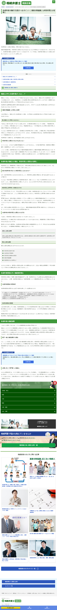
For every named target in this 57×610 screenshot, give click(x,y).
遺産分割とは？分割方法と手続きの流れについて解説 (15, 61)
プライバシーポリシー (21, 593)
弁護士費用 (29, 608)
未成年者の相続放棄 (7, 84)
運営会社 (14, 593)
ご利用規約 (29, 593)
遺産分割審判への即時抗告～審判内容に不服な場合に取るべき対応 (14, 559)
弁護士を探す (11, 607)
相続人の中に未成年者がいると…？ (10, 76)
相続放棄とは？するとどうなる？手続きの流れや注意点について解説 (18, 355)
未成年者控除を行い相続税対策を (9, 82)
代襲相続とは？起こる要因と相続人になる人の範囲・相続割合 (42, 511)
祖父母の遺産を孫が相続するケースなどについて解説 (42, 533)
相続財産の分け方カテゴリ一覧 (26, 568)
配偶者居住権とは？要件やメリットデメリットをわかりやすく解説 (14, 509)
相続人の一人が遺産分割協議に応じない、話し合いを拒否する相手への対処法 (42, 477)
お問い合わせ (34, 593)
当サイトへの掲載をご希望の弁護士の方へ (46, 593)
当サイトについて (8, 593)
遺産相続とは (47, 608)
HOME (3, 593)
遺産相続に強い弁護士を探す (27, 445)
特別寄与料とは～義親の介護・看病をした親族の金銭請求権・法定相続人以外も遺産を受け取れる (14, 485)
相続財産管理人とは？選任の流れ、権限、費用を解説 (42, 557)
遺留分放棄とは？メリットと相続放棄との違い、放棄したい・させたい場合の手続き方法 (14, 535)
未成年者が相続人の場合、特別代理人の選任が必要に (13, 79)
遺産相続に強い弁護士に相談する (10, 87)
